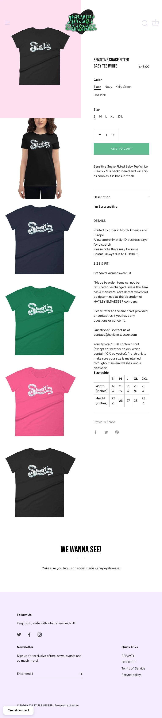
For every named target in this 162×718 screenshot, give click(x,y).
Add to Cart (121, 148)
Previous (100, 422)
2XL (120, 116)
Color (98, 80)
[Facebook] (29, 634)
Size (97, 109)
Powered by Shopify (67, 705)
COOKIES (128, 662)
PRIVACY (128, 656)
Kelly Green (123, 87)
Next (112, 422)
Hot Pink (100, 95)
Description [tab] (102, 197)
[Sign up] (80, 674)
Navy (108, 87)
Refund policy (131, 675)
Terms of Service (133, 668)
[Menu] (7, 22)
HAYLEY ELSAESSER (39, 705)
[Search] (144, 23)
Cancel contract (18, 710)
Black (97, 87)
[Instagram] (40, 634)
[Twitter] (19, 634)
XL (112, 116)
